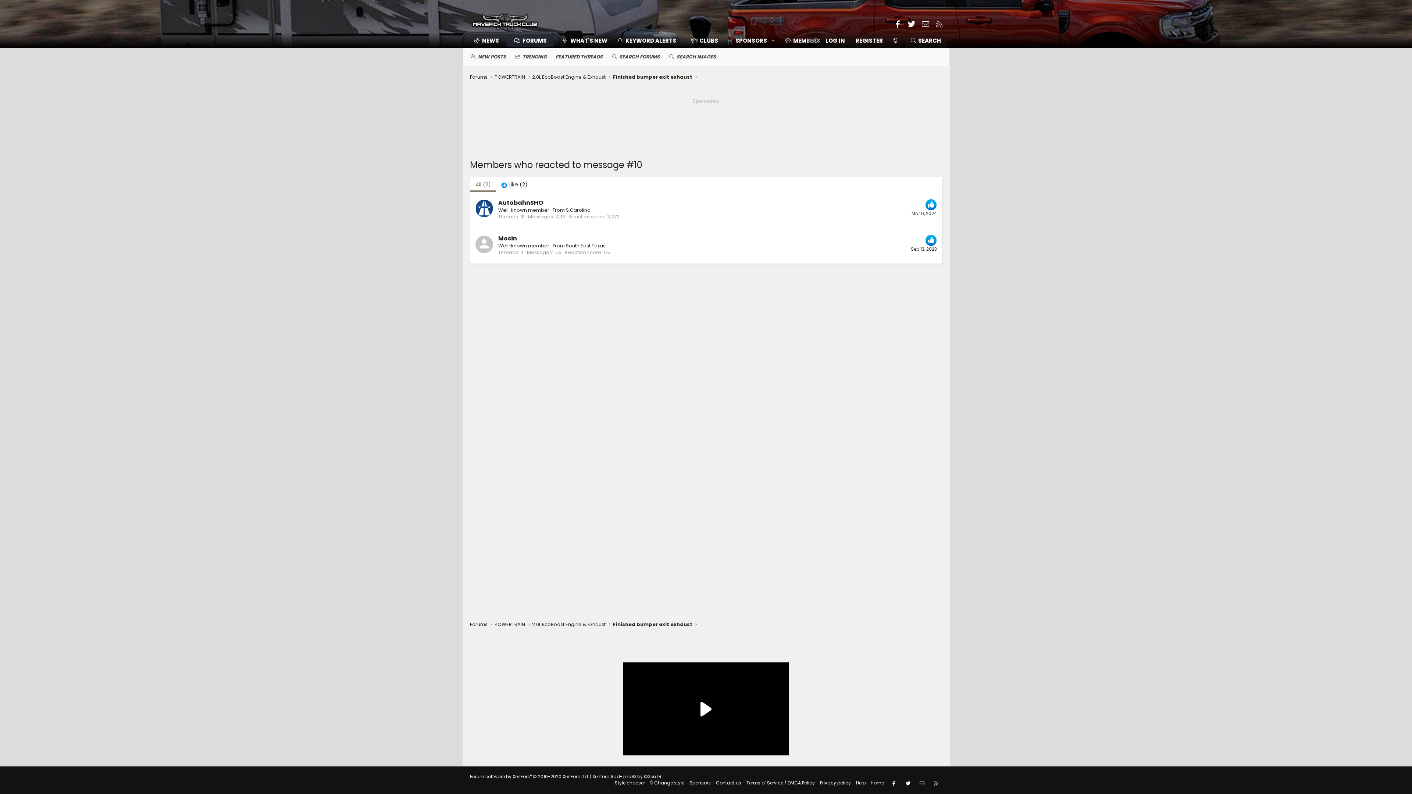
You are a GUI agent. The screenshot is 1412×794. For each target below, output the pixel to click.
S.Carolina (578, 210)
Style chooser (630, 783)
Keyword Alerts (650, 40)
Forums (535, 40)
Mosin (507, 238)
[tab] (514, 184)
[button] (748, 40)
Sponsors (700, 783)
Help (861, 783)
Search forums (639, 56)
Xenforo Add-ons (627, 776)
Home (877, 783)
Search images (696, 56)
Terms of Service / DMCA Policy (780, 783)
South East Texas (586, 245)
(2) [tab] (483, 184)
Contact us (728, 783)
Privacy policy (835, 783)
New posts (492, 56)
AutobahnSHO (520, 202)
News (490, 40)
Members (806, 40)
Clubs (708, 40)
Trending (535, 56)
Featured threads (579, 56)
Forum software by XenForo (529, 776)
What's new (588, 40)
